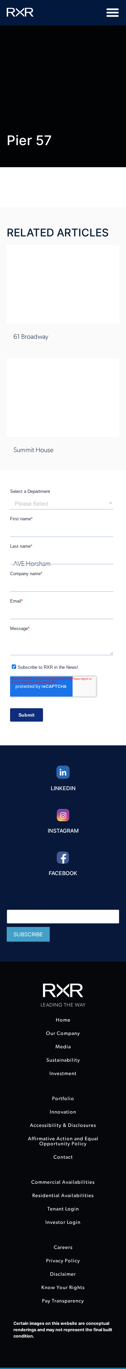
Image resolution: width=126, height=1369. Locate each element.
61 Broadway (30, 337)
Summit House (33, 450)
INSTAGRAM (63, 830)
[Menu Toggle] (112, 12)
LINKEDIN (63, 788)
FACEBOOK (63, 873)
